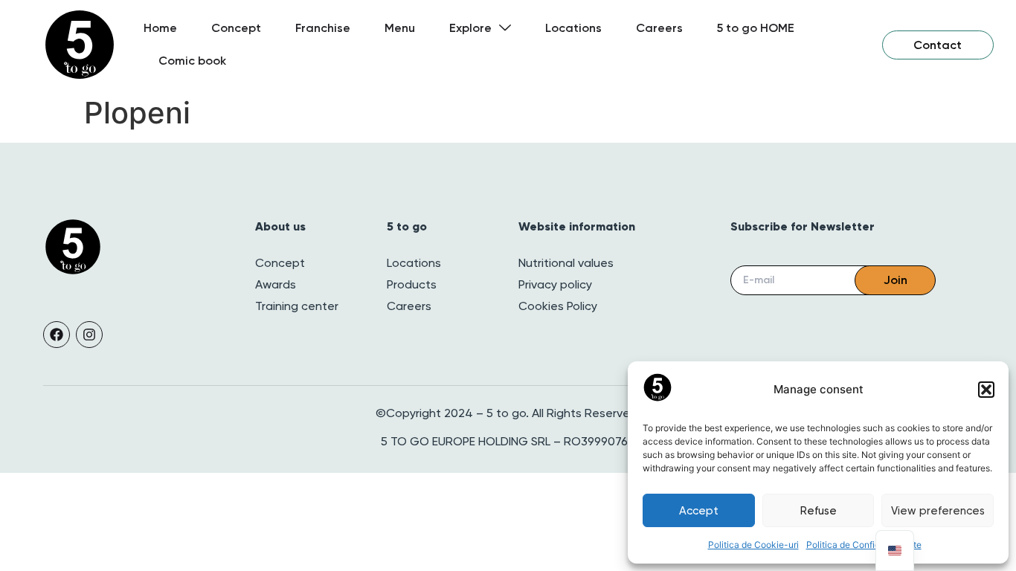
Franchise (322, 28)
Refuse (818, 510)
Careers (659, 28)
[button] (986, 389)
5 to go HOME (755, 28)
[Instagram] (89, 334)
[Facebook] (56, 334)
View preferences (938, 510)
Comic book (192, 61)
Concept (236, 28)
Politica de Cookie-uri (753, 544)
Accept (698, 510)
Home (160, 28)
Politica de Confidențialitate (864, 544)
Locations (573, 28)
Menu (400, 28)
